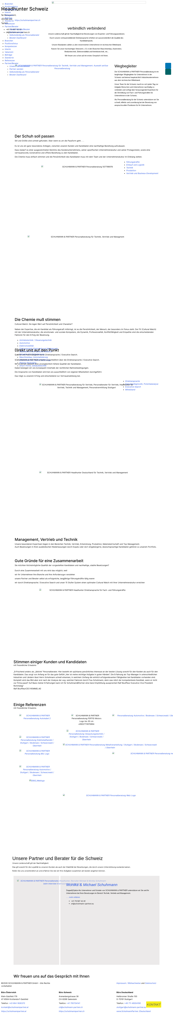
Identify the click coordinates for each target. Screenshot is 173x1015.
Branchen (9, 4)
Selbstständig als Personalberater (24, 35)
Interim (8, 12)
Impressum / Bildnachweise (129, 983)
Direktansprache (132, 381)
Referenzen (10, 23)
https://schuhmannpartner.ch (71, 1011)
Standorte (9, 21)
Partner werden (16, 32)
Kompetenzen (11, 9)
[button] (16, 683)
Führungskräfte (133, 162)
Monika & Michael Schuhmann (91, 885)
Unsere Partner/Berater (19, 29)
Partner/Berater (11, 26)
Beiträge (8, 18)
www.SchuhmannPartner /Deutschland (134, 1011)
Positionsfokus (11, 6)
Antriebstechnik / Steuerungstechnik (35, 340)
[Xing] (168, 72)
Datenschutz (150, 983)
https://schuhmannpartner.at (13, 1011)
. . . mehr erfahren (73, 897)
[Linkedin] (168, 66)
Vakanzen (9, 15)
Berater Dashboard (17, 38)
